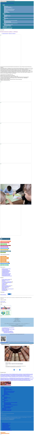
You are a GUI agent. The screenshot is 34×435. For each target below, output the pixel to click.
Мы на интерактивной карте (8, 7)
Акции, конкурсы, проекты (6, 279)
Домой (3, 386)
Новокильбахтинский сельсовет (7, 430)
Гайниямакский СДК (5, 272)
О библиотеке (6, 6)
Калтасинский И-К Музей (6, 429)
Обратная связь (6, 11)
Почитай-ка (4, 289)
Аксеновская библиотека (6, 270)
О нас (4, 5)
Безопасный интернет (7, 15)
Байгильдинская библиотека (6, 273)
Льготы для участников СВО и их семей (8, 329)
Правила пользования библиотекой (9, 9)
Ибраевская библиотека (5, 426)
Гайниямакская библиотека (6, 425)
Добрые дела (10, 33)
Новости (14, 33)
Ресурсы (4, 19)
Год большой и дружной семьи (6, 281)
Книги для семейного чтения (8, 24)
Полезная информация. (7, 407)
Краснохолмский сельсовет (6, 274)
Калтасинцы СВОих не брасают (9, 332)
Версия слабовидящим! (6, 238)
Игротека (3, 284)
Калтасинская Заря (5, 269)
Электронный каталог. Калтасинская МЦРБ (10, 20)
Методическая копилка (7, 21)
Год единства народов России (7, 28)
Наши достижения (6, 12)
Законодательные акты (5, 328)
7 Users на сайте (2, 301)
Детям (4, 14)
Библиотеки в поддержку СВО (8, 331)
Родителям (4, 23)
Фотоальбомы (6, 18)
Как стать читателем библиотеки (9, 10)
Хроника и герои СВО (5, 330)
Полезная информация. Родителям (7, 288)
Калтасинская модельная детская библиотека (7, 3)
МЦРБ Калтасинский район (6, 268)
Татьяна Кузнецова (5, 33)
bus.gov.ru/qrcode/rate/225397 (4, 342)
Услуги (5, 8)
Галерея (4, 17)
